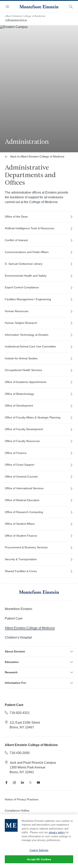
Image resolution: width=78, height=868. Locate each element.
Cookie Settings (39, 850)
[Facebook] (6, 782)
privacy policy (57, 832)
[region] (39, 841)
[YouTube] (38, 782)
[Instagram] (14, 782)
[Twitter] (30, 782)
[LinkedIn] (22, 782)
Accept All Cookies (39, 859)
